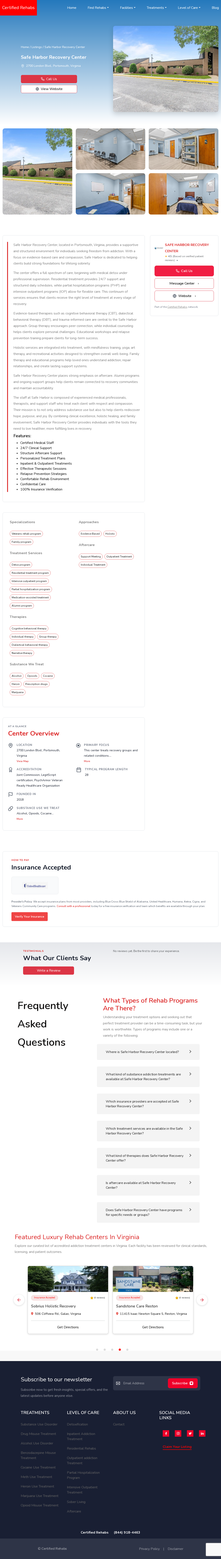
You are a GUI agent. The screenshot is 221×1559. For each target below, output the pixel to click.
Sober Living (76, 1502)
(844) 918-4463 (127, 1532)
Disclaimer (175, 1549)
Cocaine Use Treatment (38, 1467)
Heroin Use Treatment (37, 1486)
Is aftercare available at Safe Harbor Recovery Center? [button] (141, 1185)
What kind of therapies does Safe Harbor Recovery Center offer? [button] (144, 1158)
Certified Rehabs (18, 8)
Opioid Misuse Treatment (39, 1505)
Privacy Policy (149, 1549)
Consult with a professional (73, 906)
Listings (37, 47)
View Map (23, 761)
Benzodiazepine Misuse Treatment (38, 1455)
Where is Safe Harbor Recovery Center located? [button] (142, 1052)
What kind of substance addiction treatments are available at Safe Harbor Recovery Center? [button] (143, 1076)
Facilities (126, 7)
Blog (215, 7)
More (20, 819)
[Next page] (202, 1299)
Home (71, 7)
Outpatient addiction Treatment (82, 1461)
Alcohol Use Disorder (37, 1443)
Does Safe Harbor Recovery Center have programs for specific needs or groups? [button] (144, 1212)
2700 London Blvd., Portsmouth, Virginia (53, 66)
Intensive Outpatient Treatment (82, 1490)
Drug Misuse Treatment (38, 1433)
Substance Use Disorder (39, 1424)
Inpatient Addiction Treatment (81, 1436)
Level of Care (188, 7)
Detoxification (77, 1424)
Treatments (155, 7)
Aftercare (74, 1511)
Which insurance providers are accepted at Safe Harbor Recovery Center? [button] (142, 1104)
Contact (119, 1424)
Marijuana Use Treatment (39, 1496)
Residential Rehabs (81, 1448)
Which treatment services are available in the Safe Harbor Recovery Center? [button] (144, 1131)
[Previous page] (19, 1299)
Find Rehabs (97, 7)
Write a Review (48, 970)
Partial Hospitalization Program (83, 1475)
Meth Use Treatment (36, 1477)
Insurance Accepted (44, 1297)
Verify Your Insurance (29, 917)
